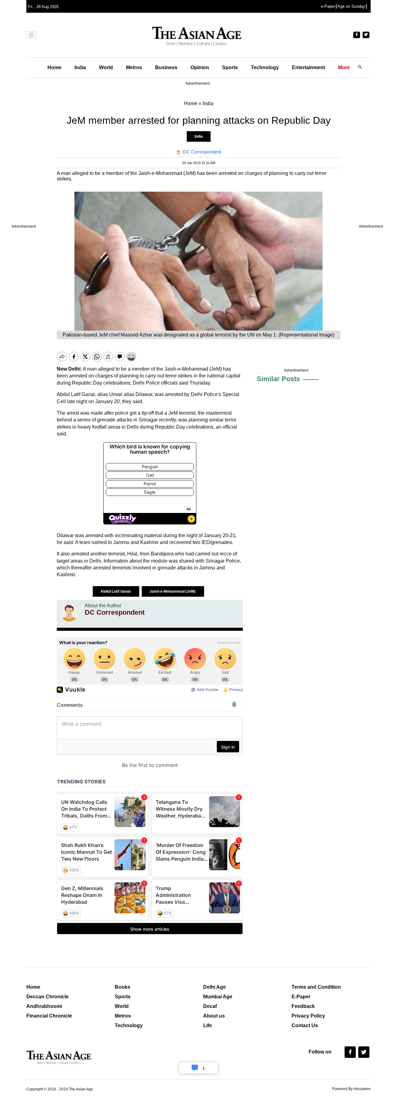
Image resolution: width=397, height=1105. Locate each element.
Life (207, 1025)
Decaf (210, 1006)
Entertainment (308, 67)
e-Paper (328, 6)
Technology (265, 67)
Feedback (303, 1006)
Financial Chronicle (49, 1015)
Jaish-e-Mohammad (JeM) (172, 591)
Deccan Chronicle (47, 996)
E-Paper (301, 996)
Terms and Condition (316, 987)
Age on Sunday (351, 6)
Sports (230, 67)
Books (122, 987)
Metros (134, 67)
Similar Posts (278, 379)
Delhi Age (214, 987)
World (106, 67)
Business (166, 67)
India (80, 67)
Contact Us (305, 1025)
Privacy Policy (308, 1015)
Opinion (199, 67)
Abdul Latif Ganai (116, 591)
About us (214, 1015)
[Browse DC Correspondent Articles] (69, 612)
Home (54, 67)
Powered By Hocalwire (351, 1089)
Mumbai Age (217, 996)
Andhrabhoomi (44, 1006)
